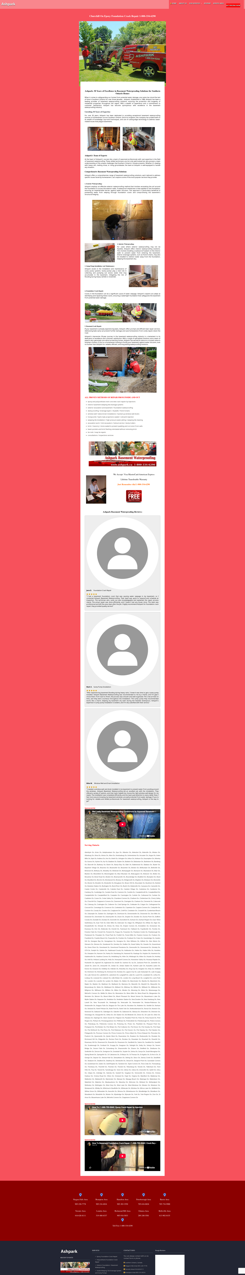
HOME (173, 3)
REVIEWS (207, 3)
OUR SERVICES (194, 3)
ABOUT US (183, 3)
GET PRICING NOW (233, 5)
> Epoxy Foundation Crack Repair (106, 1256)
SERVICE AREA (218, 3)
